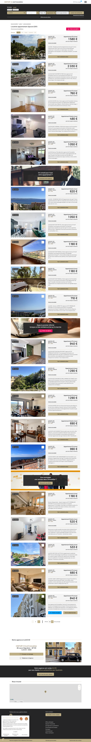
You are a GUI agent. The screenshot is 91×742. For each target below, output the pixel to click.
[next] (39, 621)
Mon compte (78, 2)
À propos (48, 729)
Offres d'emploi (49, 722)
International (49, 731)
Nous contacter (50, 732)
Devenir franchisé (50, 723)
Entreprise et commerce (52, 725)
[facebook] (11, 715)
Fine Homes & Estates (51, 727)
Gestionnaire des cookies (75, 740)
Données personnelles (51, 740)
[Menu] (85, 2)
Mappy (22, 701)
